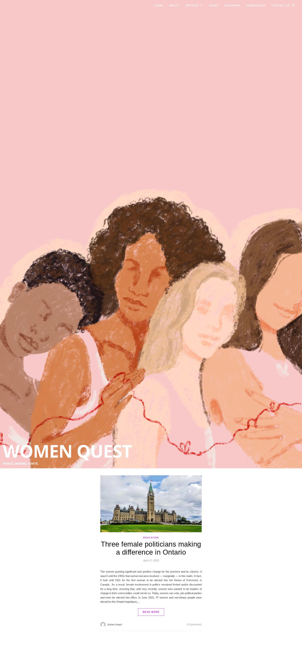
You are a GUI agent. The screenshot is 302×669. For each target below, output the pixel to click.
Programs (232, 5)
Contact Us (281, 5)
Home (158, 5)
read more (151, 612)
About (174, 5)
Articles (192, 5)
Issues (213, 5)
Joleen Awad (114, 624)
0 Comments (194, 624)
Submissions (255, 5)
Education (151, 537)
